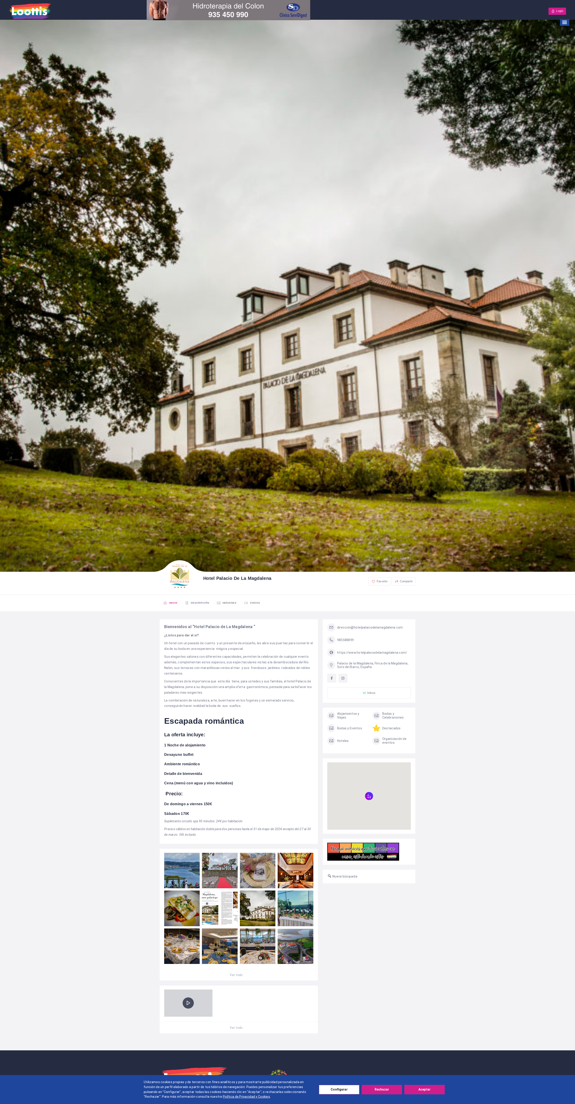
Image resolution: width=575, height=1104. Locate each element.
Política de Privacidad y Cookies (246, 1096)
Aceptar (424, 1089)
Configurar (339, 1089)
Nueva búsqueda (344, 876)
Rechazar (382, 1089)
